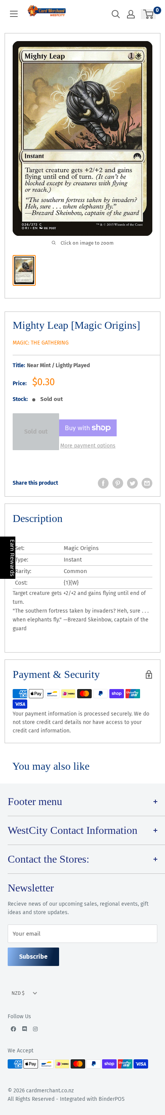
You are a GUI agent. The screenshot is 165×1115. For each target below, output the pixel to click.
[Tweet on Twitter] (132, 483)
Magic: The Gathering (41, 343)
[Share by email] (147, 483)
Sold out (36, 431)
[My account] (131, 14)
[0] (149, 14)
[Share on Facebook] (103, 483)
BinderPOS (112, 1099)
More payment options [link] (88, 445)
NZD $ (18, 993)
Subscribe (33, 956)
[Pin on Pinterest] (117, 483)
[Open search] (116, 14)
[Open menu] (14, 13)
